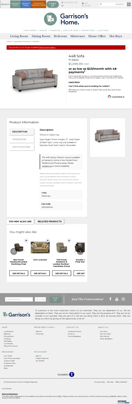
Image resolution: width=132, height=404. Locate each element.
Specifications (21, 147)
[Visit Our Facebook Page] (110, 299)
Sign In (38, 356)
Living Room (19, 36)
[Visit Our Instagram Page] (123, 299)
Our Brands (8, 343)
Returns (39, 331)
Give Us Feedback (74, 336)
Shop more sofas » (47, 47)
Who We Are (104, 336)
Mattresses (78, 36)
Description (19, 132)
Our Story (103, 331)
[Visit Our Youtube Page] (117, 299)
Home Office (97, 36)
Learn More (74, 82)
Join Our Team (70, 30)
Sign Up (55, 299)
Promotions (87, 30)
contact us (47, 166)
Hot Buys (115, 36)
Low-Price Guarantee (12, 358)
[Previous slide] (14, 251)
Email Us (71, 334)
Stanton (75, 60)
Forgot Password (42, 358)
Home (9, 41)
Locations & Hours (74, 331)
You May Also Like (20, 221)
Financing (55, 30)
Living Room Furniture (21, 41)
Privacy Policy (99, 382)
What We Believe (106, 339)
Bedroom (60, 36)
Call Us (53, 4)
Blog (5, 368)
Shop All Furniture (11, 346)
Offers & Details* (121, 382)
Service (43, 30)
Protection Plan (10, 363)
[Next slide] (80, 251)
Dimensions (19, 139)
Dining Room (41, 36)
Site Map (110, 382)
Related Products (50, 221)
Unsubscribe (8, 366)
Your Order (29, 30)
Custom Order (9, 361)
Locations (103, 30)
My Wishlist (40, 361)
